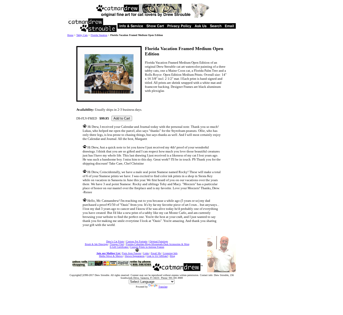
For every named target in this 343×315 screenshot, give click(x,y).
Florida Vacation (99, 35)
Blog (172, 256)
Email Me (156, 253)
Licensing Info (170, 253)
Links (146, 253)
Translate (162, 286)
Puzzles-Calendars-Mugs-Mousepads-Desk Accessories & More (157, 244)
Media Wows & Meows (111, 256)
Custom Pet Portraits (136, 241)
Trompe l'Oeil (117, 244)
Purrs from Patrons (131, 253)
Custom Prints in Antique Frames (147, 247)
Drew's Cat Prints (115, 241)
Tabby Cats (82, 35)
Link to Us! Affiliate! (157, 256)
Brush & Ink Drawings (96, 244)
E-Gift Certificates (119, 247)
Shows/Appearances (135, 256)
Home (70, 35)
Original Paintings (158, 241)
